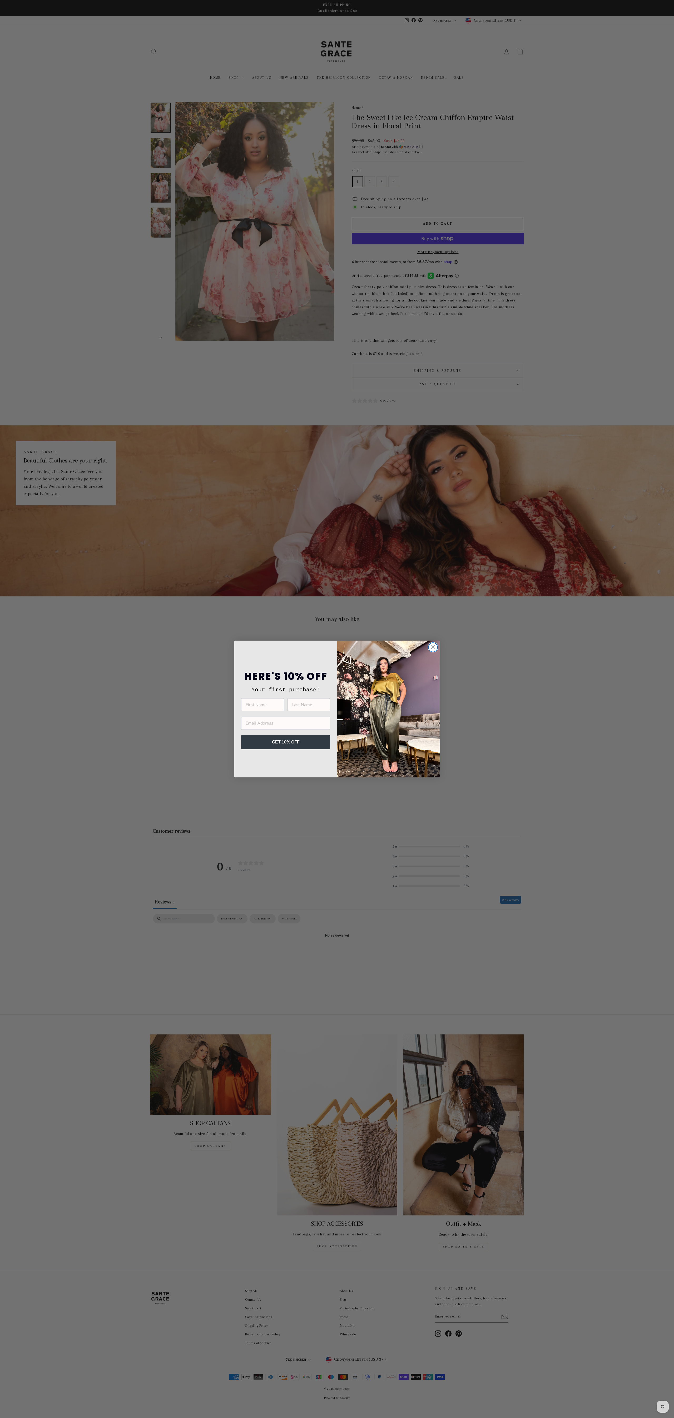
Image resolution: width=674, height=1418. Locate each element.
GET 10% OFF (286, 742)
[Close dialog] (433, 647)
